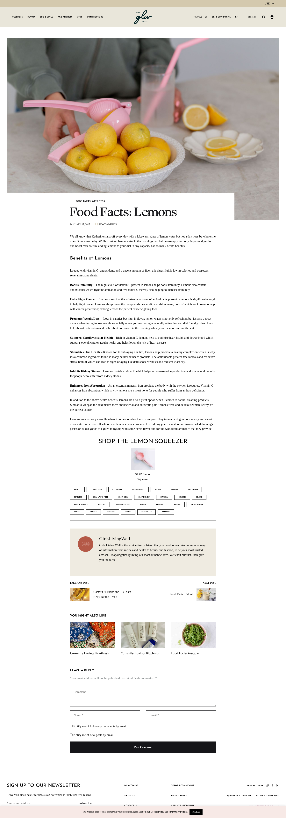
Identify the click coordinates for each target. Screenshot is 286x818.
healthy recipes (123, 504)
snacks (128, 512)
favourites (193, 489)
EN (236, 17)
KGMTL (143, 504)
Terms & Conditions (182, 786)
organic (177, 504)
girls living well (100, 497)
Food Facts (83, 201)
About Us (129, 796)
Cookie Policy (157, 811)
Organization (197, 504)
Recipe (77, 512)
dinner (158, 489)
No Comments (108, 224)
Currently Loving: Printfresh (89, 653)
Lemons (159, 504)
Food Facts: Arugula (185, 653)
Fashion (174, 489)
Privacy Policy (179, 796)
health (199, 497)
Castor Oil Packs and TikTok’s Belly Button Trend (112, 594)
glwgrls (182, 497)
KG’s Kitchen (65, 17)
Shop (79, 17)
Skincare (111, 512)
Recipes (93, 512)
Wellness (17, 17)
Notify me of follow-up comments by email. (100, 726)
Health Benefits (81, 504)
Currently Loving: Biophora (140, 653)
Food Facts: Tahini (181, 594)
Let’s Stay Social (221, 17)
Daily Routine (138, 489)
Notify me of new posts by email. (93, 735)
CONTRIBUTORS (95, 17)
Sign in (252, 17)
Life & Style (46, 17)
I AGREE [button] (196, 812)
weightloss (146, 512)
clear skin (117, 489)
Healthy (102, 504)
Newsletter (200, 17)
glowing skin (144, 497)
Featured (78, 497)
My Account (131, 786)
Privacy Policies (179, 811)
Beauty (31, 17)
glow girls (123, 497)
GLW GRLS (164, 497)
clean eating (96, 489)
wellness (166, 512)
